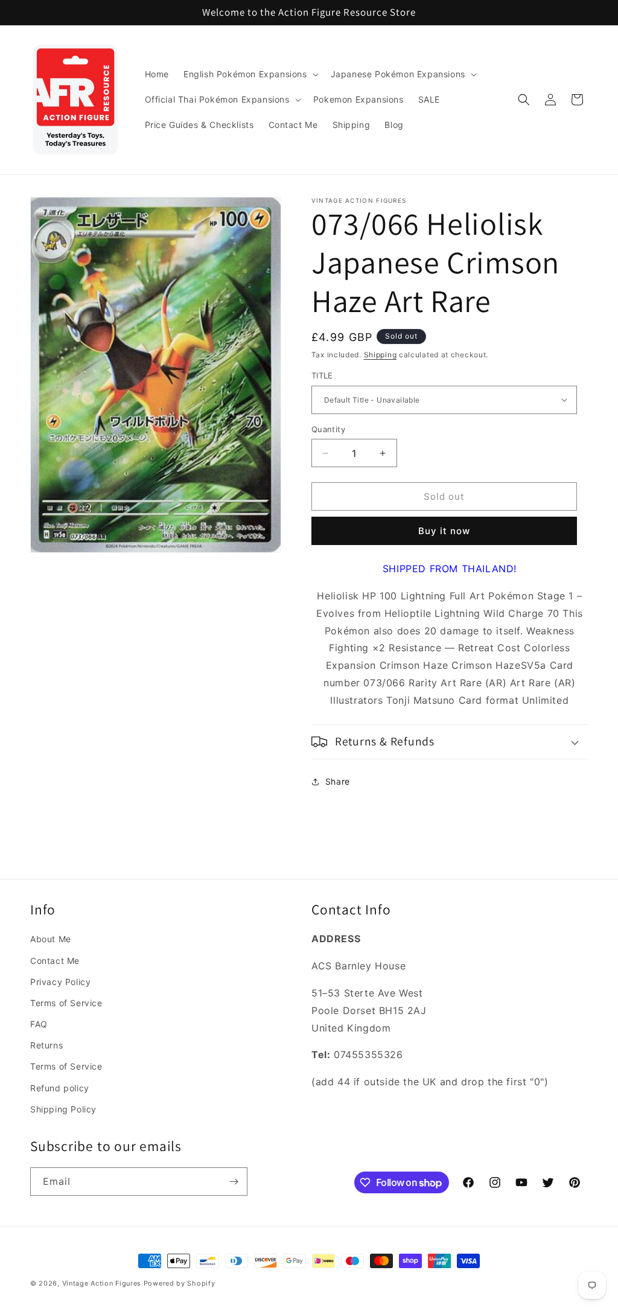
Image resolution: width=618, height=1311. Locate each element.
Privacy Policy (60, 982)
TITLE (322, 375)
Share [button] (337, 781)
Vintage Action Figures (101, 1283)
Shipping (380, 354)
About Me (50, 939)
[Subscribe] (233, 1181)
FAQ (39, 1024)
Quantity (328, 429)
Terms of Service (66, 1003)
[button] (249, 74)
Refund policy (59, 1088)
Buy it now (444, 531)
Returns (46, 1045)
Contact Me (55, 960)
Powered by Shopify (179, 1283)
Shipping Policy (63, 1109)
